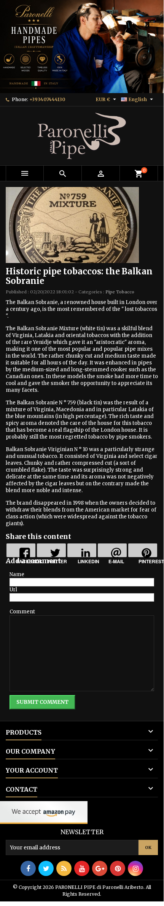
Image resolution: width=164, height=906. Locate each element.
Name (17, 574)
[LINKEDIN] (81, 550)
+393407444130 (47, 99)
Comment (22, 611)
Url (13, 589)
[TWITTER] (51, 550)
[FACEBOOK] (20, 550)
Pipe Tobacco (119, 292)
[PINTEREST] (142, 550)
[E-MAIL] (112, 550)
